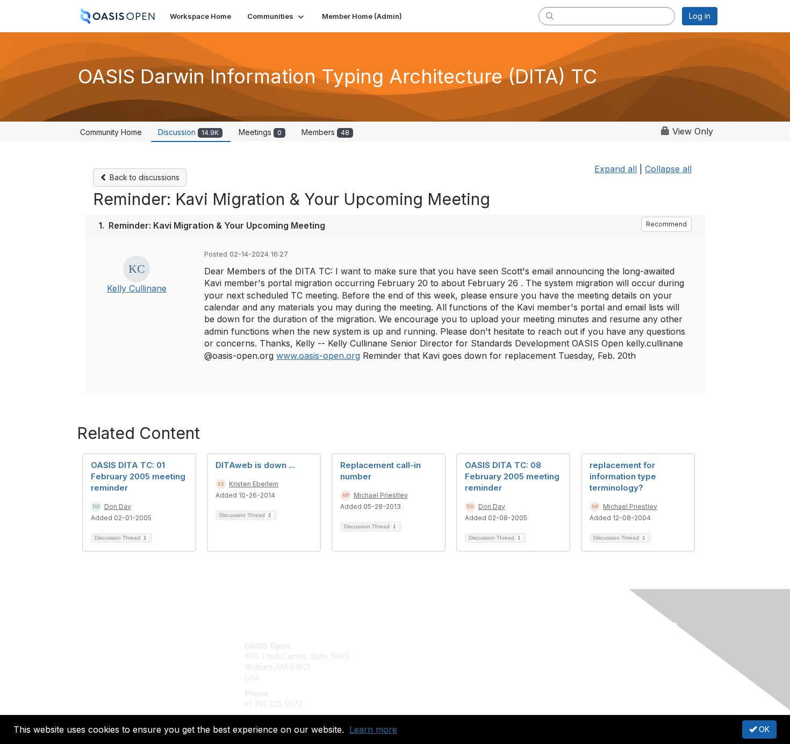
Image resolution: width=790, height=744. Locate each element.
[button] (276, 16)
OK (763, 729)
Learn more (373, 729)
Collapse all (668, 169)
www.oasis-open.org (318, 355)
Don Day (117, 506)
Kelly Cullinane (137, 288)
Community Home (111, 132)
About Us (571, 645)
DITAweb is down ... (255, 465)
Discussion (188, 132)
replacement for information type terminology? (623, 476)
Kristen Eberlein (253, 484)
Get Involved (421, 645)
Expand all (615, 169)
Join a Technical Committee (448, 677)
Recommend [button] (666, 224)
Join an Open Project (437, 661)
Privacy (568, 656)
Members (325, 132)
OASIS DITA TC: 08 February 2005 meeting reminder (512, 476)
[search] (549, 15)
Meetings (260, 132)
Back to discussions (143, 177)
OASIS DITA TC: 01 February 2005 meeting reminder (138, 476)
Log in (699, 15)
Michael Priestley (381, 495)
